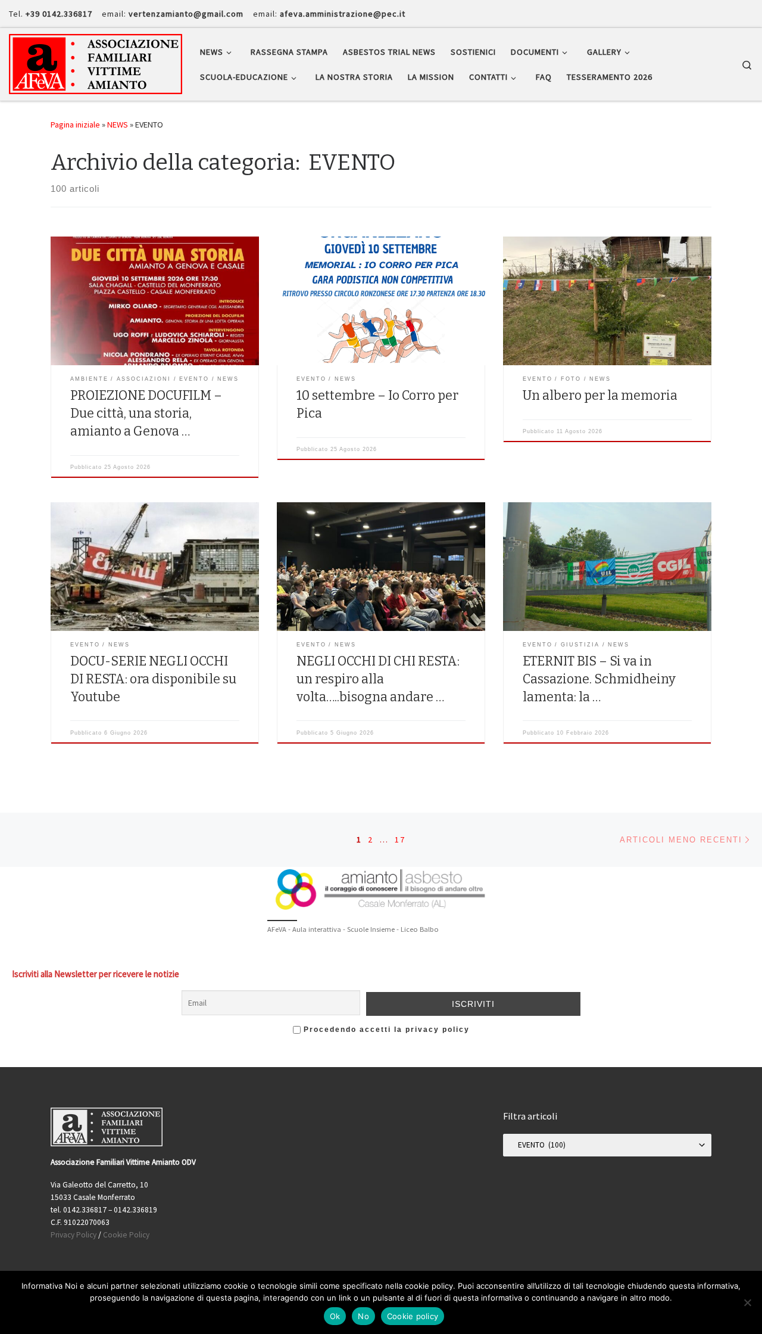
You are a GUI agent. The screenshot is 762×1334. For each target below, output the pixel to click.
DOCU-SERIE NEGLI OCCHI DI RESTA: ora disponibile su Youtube (153, 679)
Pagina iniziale (75, 124)
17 (400, 839)
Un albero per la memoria (600, 395)
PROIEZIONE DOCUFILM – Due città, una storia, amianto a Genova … (146, 413)
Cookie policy (412, 1316)
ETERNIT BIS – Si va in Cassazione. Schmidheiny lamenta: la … (599, 679)
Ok (335, 1316)
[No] (747, 1302)
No (363, 1316)
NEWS (117, 124)
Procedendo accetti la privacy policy (385, 1029)
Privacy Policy (73, 1235)
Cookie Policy (126, 1235)
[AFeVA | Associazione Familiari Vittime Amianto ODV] (95, 62)
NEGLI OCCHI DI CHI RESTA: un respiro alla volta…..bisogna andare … (378, 679)
